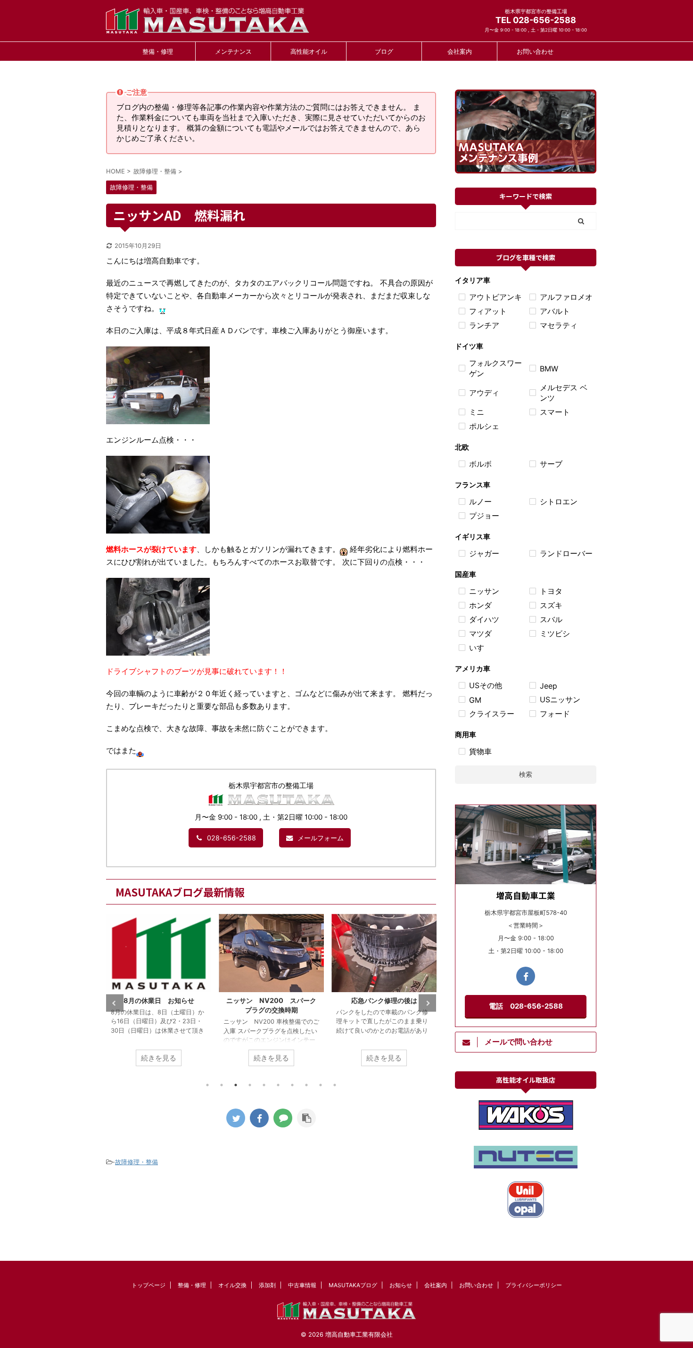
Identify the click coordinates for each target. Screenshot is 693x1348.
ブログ (384, 51)
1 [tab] (207, 1085)
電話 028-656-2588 (526, 1006)
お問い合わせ (535, 51)
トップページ (148, 1285)
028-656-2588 (231, 838)
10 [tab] (334, 1085)
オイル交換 (232, 1285)
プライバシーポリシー (533, 1285)
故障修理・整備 (136, 1162)
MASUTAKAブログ (353, 1285)
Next (427, 1003)
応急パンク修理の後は (272, 1000)
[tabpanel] (158, 995)
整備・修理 (157, 51)
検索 (525, 774)
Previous (115, 1003)
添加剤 (267, 1285)
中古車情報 (302, 1285)
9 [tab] (320, 1085)
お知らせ (400, 1285)
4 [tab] (250, 1085)
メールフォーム (320, 838)
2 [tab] (221, 1085)
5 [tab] (264, 1085)
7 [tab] (292, 1085)
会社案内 (459, 51)
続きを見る (158, 1057)
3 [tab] (235, 1085)
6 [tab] (278, 1085)
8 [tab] (306, 1085)
